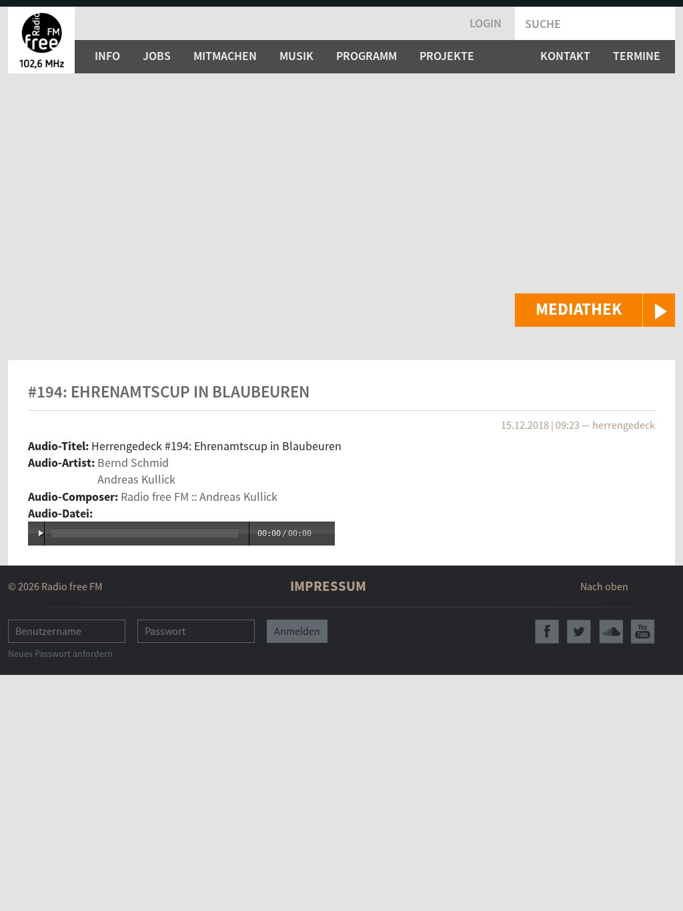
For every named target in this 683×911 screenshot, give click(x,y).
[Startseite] (41, 40)
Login (486, 23)
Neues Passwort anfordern (60, 654)
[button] (595, 310)
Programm (366, 55)
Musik (296, 55)
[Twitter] (579, 632)
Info (107, 55)
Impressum (328, 586)
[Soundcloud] (611, 632)
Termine (636, 55)
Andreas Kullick (136, 479)
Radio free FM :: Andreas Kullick (199, 496)
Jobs (157, 55)
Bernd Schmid (133, 462)
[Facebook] (547, 632)
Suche (543, 23)
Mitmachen (225, 55)
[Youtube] (643, 632)
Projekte (447, 55)
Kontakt (565, 55)
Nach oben (604, 586)
